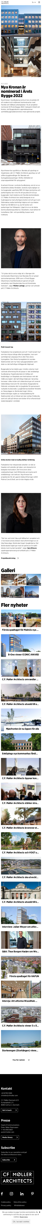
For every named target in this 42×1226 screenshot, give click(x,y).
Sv (33, 2)
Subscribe (6, 1160)
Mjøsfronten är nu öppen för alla (22, 728)
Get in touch (7, 1110)
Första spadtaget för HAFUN (24, 976)
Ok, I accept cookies (21, 1221)
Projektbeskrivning (8, 558)
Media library (7, 1137)
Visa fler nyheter (19, 1060)
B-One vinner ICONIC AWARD (23, 654)
